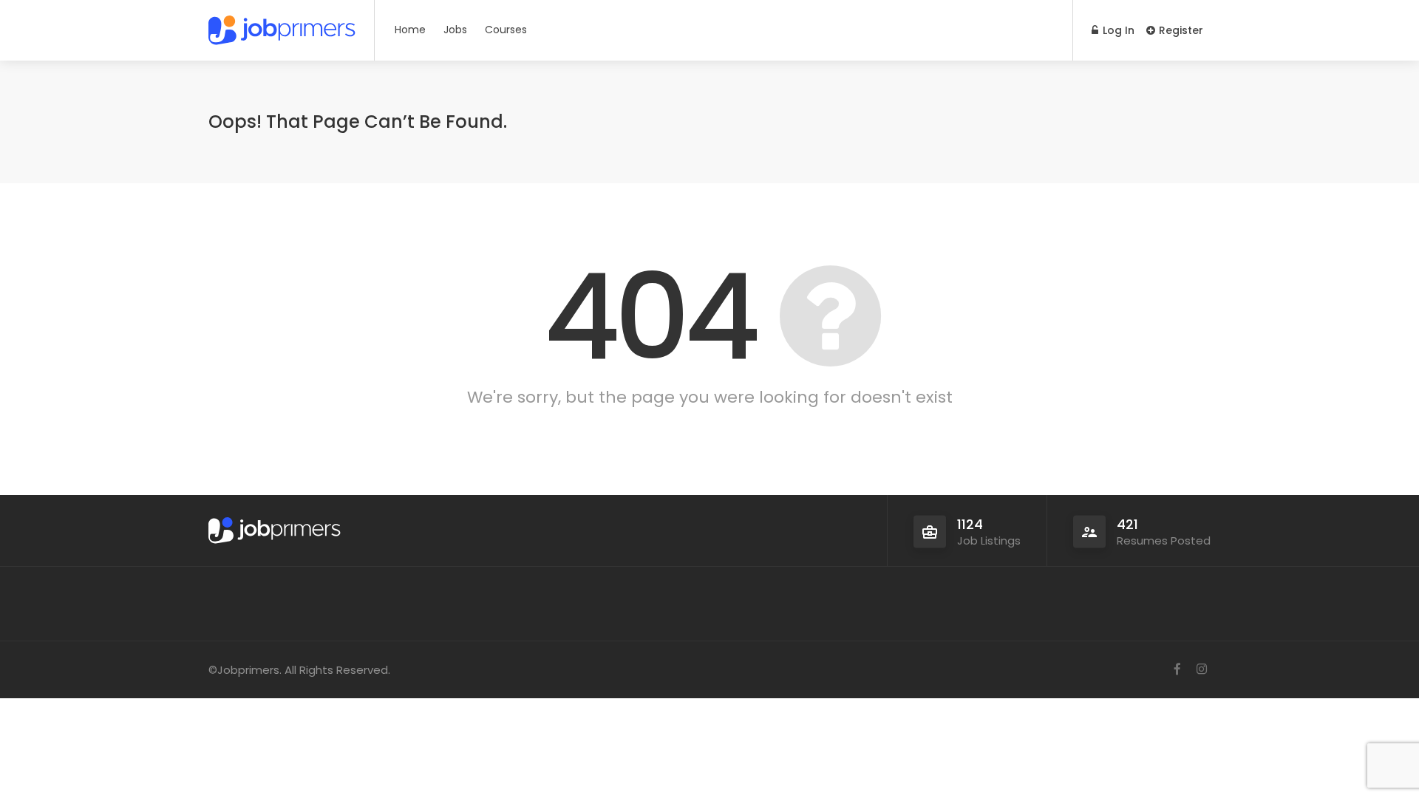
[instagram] (1201, 670)
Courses (506, 29)
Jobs (455, 29)
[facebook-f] (1177, 670)
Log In (1117, 30)
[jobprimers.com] (281, 25)
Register (1179, 30)
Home (410, 29)
